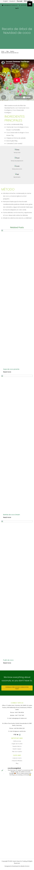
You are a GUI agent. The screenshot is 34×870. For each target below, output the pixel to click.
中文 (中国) (27, 1)
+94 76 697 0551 (24, 5)
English (5, 1)
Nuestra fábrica (17, 746)
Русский (19, 1)
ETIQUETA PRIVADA (17, 761)
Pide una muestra (17, 751)
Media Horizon (25, 866)
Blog (17, 763)
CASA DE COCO (17, 758)
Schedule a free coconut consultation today (17, 688)
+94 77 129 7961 (19, 715)
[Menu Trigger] (29, 3)
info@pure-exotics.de (19, 731)
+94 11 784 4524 (19, 712)
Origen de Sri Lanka (17, 744)
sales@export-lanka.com (11, 5)
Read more (7, 372)
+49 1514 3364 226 (19, 728)
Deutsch (12, 1)
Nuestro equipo (17, 749)
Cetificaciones (17, 741)
